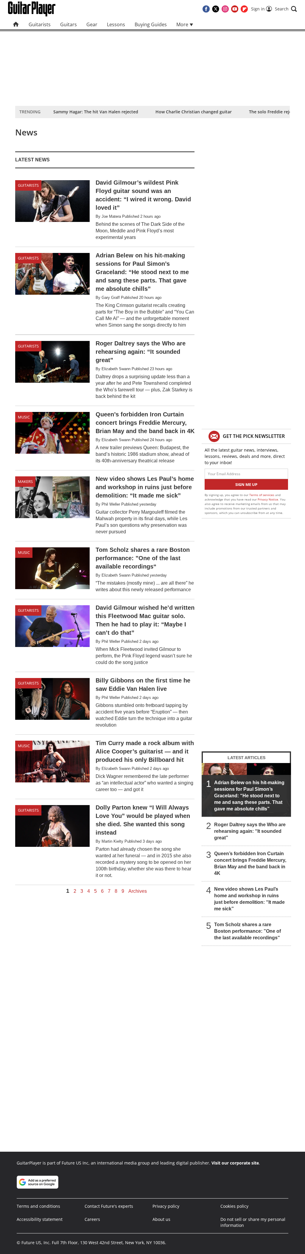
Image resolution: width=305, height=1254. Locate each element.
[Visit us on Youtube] (234, 9)
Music (24, 417)
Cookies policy (234, 1206)
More (182, 24)
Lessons (116, 24)
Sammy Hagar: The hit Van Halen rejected (95, 112)
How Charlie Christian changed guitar (193, 112)
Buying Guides (151, 24)
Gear (91, 24)
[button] (286, 9)
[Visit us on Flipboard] (244, 9)
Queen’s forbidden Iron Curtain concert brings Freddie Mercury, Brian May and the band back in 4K (250, 863)
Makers (25, 481)
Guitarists (40, 24)
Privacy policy (165, 1206)
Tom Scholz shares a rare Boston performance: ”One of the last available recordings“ (247, 931)
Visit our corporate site (235, 1163)
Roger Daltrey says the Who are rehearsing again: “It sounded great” (250, 831)
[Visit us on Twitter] (215, 9)
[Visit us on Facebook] (206, 9)
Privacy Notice (268, 499)
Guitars (68, 24)
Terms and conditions (38, 1206)
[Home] (16, 24)
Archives (137, 891)
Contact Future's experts (109, 1206)
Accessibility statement (40, 1219)
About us (161, 1219)
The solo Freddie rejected (275, 112)
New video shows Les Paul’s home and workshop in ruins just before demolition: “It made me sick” (249, 899)
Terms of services (262, 495)
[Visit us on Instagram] (225, 9)
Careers (92, 1219)
